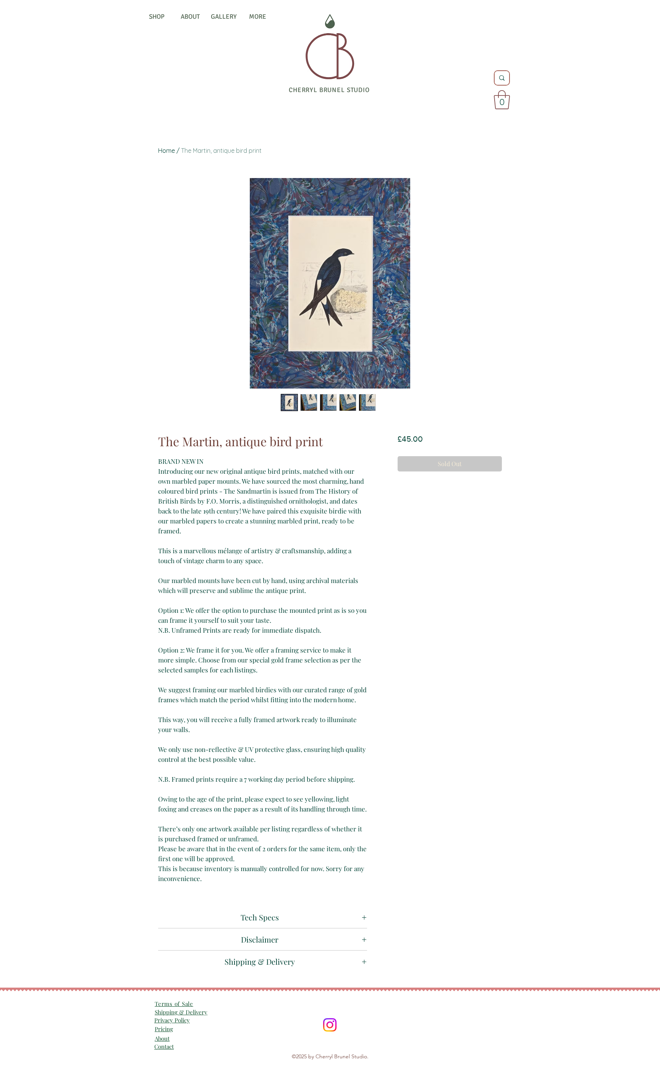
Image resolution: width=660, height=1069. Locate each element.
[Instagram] (330, 1025)
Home (166, 150)
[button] (502, 99)
